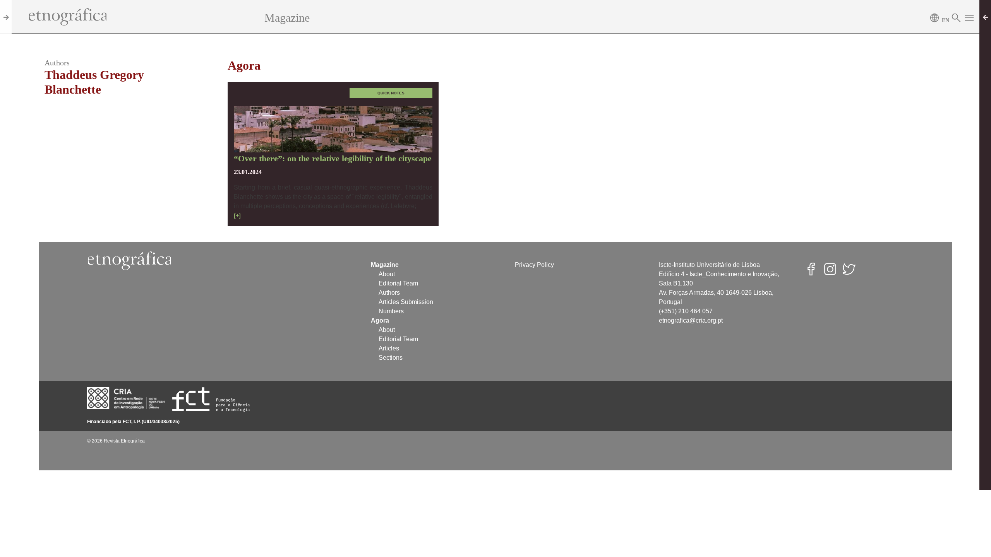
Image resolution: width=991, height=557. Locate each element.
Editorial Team (398, 283)
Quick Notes (391, 93)
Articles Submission (406, 302)
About (387, 274)
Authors (389, 292)
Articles (389, 348)
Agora (244, 65)
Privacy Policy (534, 264)
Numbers (391, 311)
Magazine (287, 17)
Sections (391, 357)
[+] (237, 215)
